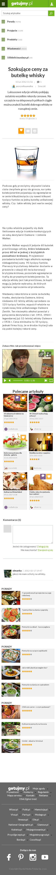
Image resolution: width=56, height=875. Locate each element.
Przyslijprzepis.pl (16, 834)
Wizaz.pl (13, 809)
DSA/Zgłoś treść (28, 799)
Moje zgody (39, 788)
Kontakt (30, 795)
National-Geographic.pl (20, 824)
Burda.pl (21, 839)
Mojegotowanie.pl (35, 829)
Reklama (43, 795)
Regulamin (43, 792)
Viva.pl (14, 814)
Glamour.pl (42, 824)
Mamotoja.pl (41, 809)
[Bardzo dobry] (31, 115)
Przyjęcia (15, 30)
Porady (14, 21)
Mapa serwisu (14, 795)
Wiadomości (17, 48)
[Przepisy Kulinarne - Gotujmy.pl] (21, 3)
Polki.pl (26, 809)
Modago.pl (40, 814)
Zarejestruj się (45, 550)
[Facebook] (9, 856)
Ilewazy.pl (23, 819)
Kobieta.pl (16, 829)
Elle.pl (36, 819)
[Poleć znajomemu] (28, 131)
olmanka (17, 570)
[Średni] (24, 115)
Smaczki (42, 86)
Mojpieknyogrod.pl (39, 834)
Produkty (14, 39)
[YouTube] (46, 856)
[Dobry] (27, 115)
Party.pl (26, 814)
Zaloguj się (43, 546)
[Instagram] (34, 856)
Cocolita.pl (35, 839)
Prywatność (13, 792)
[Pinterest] (22, 856)
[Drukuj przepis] (34, 131)
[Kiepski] (22, 115)
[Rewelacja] (34, 115)
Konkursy (28, 792)
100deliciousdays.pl (20, 57)
